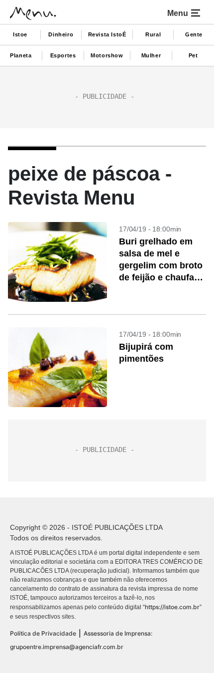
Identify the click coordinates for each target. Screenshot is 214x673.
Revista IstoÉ (107, 34)
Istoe (20, 34)
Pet (193, 55)
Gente (194, 34)
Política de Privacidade (43, 633)
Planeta (20, 55)
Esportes (63, 55)
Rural (153, 34)
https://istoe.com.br (172, 607)
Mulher (151, 55)
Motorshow (107, 55)
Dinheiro (60, 34)
